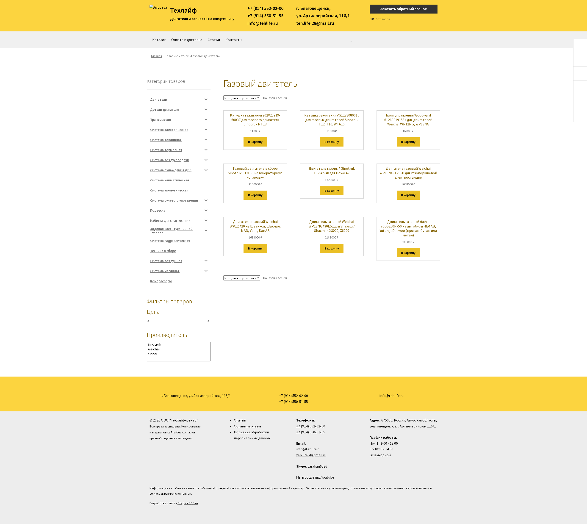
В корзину (255, 142)
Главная (156, 56)
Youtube (327, 477)
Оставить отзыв (247, 426)
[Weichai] (178, 349)
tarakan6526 (317, 466)
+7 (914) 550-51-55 (265, 15)
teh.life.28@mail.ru (315, 23)
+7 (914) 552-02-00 (265, 8)
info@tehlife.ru (262, 23)
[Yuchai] (178, 354)
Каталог (159, 39)
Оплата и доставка (186, 39)
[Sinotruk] (178, 344)
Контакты (233, 39)
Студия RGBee (187, 503)
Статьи (214, 39)
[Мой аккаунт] (436, 19)
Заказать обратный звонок (403, 8)
